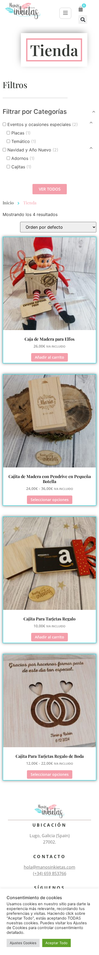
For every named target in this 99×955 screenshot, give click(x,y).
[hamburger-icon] (65, 13)
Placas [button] (21, 133)
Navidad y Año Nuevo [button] (32, 149)
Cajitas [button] (21, 166)
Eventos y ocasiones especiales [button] (42, 124)
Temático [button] (23, 141)
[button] (82, 19)
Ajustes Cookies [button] (23, 943)
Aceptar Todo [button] (56, 943)
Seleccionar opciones (50, 499)
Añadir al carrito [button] (49, 357)
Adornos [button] (23, 158)
